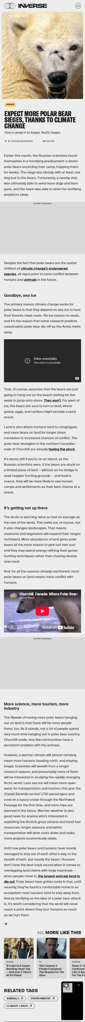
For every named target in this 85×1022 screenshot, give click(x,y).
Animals (13, 998)
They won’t (52, 400)
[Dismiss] (79, 985)
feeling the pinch (62, 449)
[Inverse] (32, 6)
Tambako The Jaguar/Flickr (3, 57)
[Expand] (65, 985)
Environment (41, 998)
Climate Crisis (17, 1006)
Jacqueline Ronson (22, 141)
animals (30, 280)
